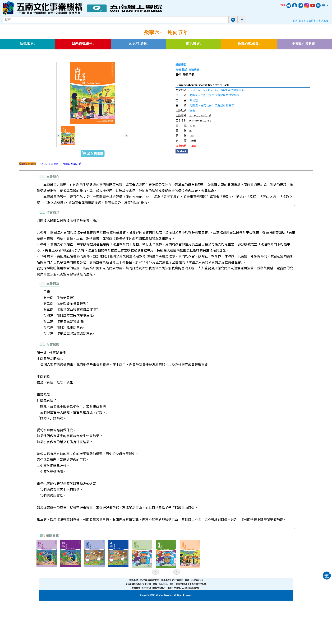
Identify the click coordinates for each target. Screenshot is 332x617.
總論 (184, 69)
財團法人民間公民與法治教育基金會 (212, 105)
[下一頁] (126, 135)
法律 (178, 69)
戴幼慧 (194, 100)
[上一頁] (58, 135)
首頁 (295, 21)
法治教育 (194, 69)
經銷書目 (181, 64)
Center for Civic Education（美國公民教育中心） (218, 90)
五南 (192, 110)
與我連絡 (323, 21)
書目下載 (303, 21)
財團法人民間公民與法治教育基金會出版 (215, 95)
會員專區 (313, 21)
